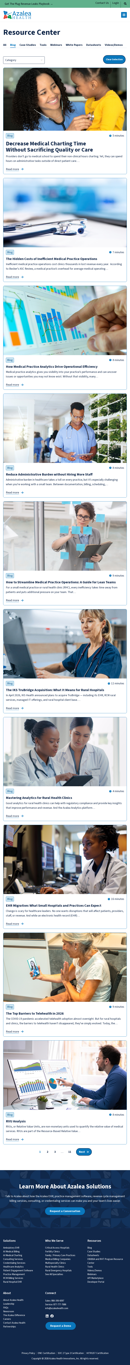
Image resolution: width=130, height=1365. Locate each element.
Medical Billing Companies (58, 1259)
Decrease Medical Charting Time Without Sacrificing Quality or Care (49, 146)
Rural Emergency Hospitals (58, 1270)
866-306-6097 (57, 1300)
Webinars (92, 1274)
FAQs (5, 1307)
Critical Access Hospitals (57, 1247)
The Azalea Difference (14, 1315)
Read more (12, 169)
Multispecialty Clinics (55, 1263)
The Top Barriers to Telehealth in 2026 (35, 1013)
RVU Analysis (16, 1121)
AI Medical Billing (11, 1251)
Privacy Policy (28, 1353)
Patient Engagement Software (18, 1270)
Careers (7, 1319)
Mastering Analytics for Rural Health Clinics (39, 798)
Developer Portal (95, 1282)
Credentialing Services (14, 1263)
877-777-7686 (59, 1304)
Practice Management (14, 1274)
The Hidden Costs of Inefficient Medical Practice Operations (51, 259)
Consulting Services (13, 1259)
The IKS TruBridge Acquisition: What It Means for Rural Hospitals (55, 690)
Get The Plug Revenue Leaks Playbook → (29, 4)
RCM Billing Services (13, 1278)
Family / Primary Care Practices (60, 1255)
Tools (90, 1266)
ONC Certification (46, 1353)
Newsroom (8, 1311)
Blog (10, 136)
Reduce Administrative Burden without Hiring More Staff (49, 474)
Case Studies (93, 1251)
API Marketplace (95, 1278)
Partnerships (9, 1326)
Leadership (8, 1304)
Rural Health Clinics (54, 1266)
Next (82, 1152)
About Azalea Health (13, 1300)
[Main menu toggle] (124, 15)
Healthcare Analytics (13, 1266)
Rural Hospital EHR (12, 1282)
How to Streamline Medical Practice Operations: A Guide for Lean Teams (61, 582)
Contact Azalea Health (14, 1323)
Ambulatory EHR (11, 1247)
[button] (125, 4)
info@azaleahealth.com (56, 1308)
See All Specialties (54, 1274)
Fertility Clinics (52, 1251)
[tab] (4, 45)
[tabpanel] (65, 602)
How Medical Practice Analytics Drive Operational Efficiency (52, 367)
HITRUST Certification (97, 1353)
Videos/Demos (94, 1270)
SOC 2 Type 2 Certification (71, 1353)
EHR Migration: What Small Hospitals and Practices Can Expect (53, 905)
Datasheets (93, 1255)
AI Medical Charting (12, 1255)
